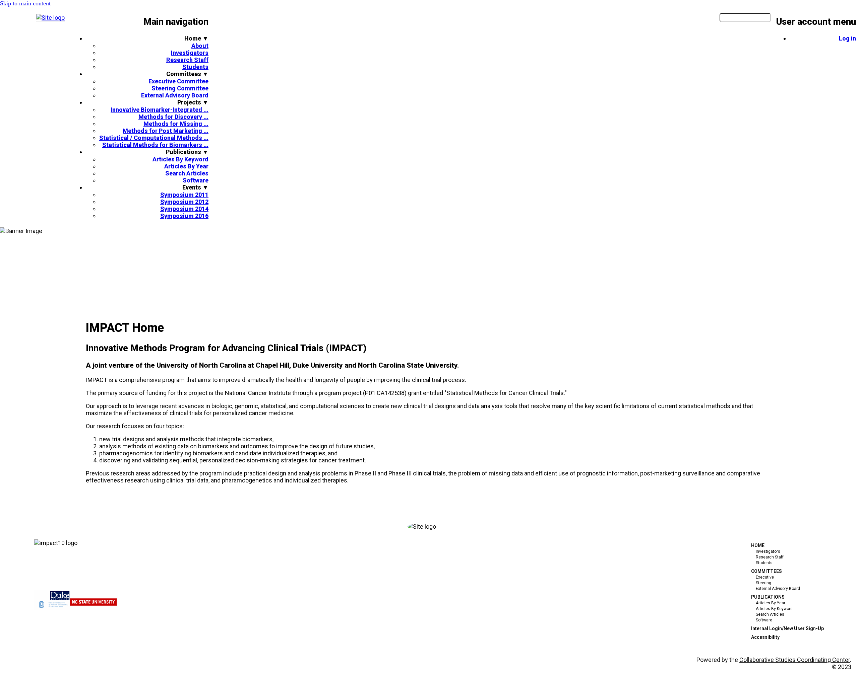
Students (195, 66)
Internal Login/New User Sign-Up (787, 628)
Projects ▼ (192, 102)
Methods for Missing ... (175, 123)
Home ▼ (196, 38)
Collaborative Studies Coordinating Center (794, 659)
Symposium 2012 (184, 201)
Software (195, 180)
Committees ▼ (187, 73)
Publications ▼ (187, 151)
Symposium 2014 (184, 208)
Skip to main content (25, 3)
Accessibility (765, 637)
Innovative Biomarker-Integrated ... (159, 109)
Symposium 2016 (184, 215)
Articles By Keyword (180, 159)
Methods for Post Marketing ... (165, 130)
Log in (847, 38)
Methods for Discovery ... (173, 116)
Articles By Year (186, 166)
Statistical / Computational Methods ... (153, 137)
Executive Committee (178, 81)
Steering (763, 583)
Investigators (189, 52)
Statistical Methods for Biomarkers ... (155, 144)
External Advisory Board (174, 95)
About (199, 45)
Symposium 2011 (184, 194)
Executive (765, 577)
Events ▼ (195, 187)
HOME (757, 545)
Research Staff (187, 59)
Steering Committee (179, 88)
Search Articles (186, 173)
